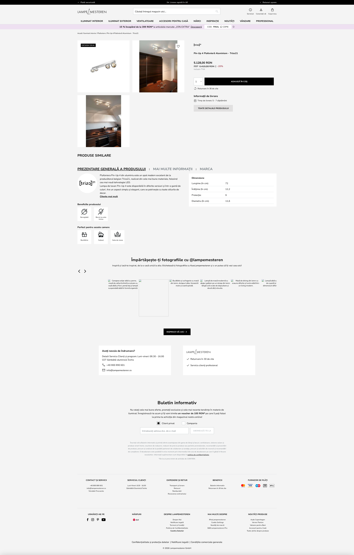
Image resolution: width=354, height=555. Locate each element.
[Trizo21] (208, 45)
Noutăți (229, 21)
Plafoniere (101, 33)
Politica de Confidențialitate (177, 528)
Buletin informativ (217, 485)
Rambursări (177, 491)
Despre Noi (177, 519)
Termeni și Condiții (177, 525)
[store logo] (92, 11)
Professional (264, 21)
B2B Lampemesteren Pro (217, 528)
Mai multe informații (172, 168)
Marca (206, 168)
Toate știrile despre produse (258, 531)
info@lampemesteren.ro (119, 370)
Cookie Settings (217, 522)
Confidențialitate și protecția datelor (150, 542)
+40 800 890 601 (115, 364)
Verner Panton (257, 522)
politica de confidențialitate (198, 455)
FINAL (218, 26)
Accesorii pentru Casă (257, 528)
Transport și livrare (177, 485)
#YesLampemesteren (217, 519)
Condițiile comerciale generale (206, 542)
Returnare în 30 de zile (217, 488)
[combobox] (176, 11)
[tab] (113, 169)
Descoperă (196, 26)
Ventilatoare (145, 21)
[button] (103, 121)
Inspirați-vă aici (175, 331)
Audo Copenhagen (258, 519)
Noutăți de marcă (217, 525)
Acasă (79, 33)
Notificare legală (177, 522)
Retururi (177, 488)
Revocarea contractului (177, 494)
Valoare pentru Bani (258, 525)
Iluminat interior (90, 33)
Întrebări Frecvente (96, 491)
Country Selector (177, 531)
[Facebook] (87, 519)
